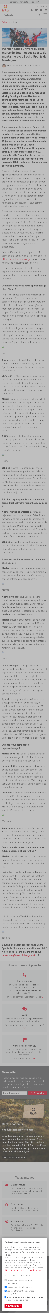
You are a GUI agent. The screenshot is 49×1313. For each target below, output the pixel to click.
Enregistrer (14, 1305)
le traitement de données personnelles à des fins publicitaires (24, 1298)
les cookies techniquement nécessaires (20, 1281)
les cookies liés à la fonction (20, 1287)
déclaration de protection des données (23, 1270)
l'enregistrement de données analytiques (20, 1292)
